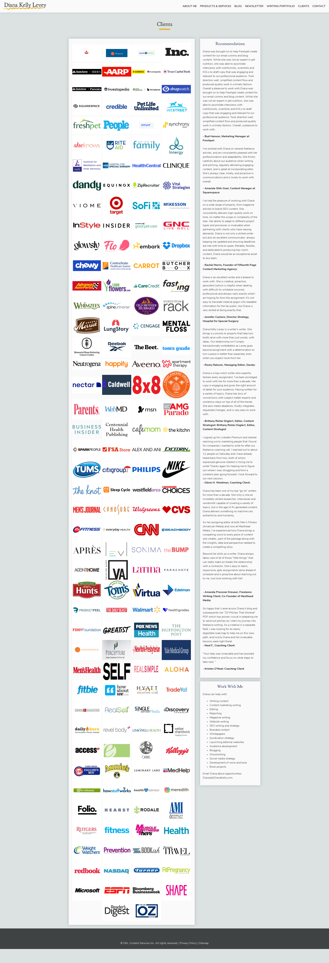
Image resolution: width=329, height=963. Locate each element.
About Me (189, 6)
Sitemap (204, 943)
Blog (238, 6)
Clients (303, 6)
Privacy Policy (188, 943)
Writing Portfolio (281, 6)
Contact (319, 6)
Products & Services (215, 6)
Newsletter (254, 6)
